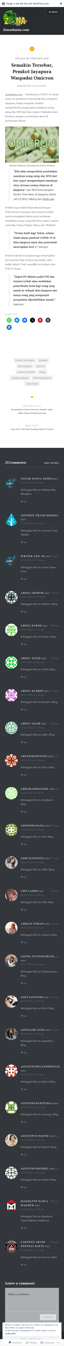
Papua (42, 371)
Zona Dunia (32, 383)
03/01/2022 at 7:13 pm (32, 629)
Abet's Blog (47, 767)
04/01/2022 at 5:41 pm (32, 760)
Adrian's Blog (49, 934)
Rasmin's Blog (49, 702)
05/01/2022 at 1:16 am (32, 792)
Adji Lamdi (29, 891)
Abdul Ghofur (32, 593)
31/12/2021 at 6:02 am (32, 523)
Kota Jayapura (25, 366)
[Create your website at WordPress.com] (32, 3)
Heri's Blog (47, 1008)
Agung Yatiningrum (37, 956)
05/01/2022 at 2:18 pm (32, 829)
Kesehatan (22, 58)
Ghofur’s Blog (49, 604)
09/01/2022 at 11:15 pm (33, 1107)
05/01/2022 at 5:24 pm (32, 862)
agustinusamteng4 (36, 1103)
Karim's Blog (48, 636)
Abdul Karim (31, 625)
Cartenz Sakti (49, 1257)
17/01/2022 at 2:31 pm (32, 1250)
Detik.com (48, 199)
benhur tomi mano (25, 360)
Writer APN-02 (33, 556)
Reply (56, 478)
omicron (40, 366)
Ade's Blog (47, 836)
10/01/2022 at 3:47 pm (32, 1139)
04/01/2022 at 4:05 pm (32, 662)
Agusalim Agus (33, 1029)
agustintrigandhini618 (40, 1066)
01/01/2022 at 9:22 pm (32, 560)
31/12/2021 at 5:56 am (32, 482)
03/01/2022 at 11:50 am (33, 596)
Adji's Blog (47, 902)
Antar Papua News (36, 478)
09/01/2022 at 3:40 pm (32, 1074)
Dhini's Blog (48, 1081)
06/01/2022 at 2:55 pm (32, 927)
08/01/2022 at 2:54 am (32, 1001)
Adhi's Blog (47, 869)
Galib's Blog (48, 734)
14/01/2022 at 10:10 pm (33, 1172)
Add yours (51, 462)
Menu (55, 12)
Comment (48, 1317)
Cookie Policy (10, 1333)
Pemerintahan (39, 58)
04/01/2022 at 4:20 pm (32, 694)
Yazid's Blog (48, 669)
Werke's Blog (48, 1179)
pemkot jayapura (20, 377)
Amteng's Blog (49, 1114)
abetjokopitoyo (34, 756)
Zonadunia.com (16, 29)
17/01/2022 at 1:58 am (32, 1209)
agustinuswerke (34, 1168)
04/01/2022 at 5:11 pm (32, 727)
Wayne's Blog (48, 1147)
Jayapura (43, 360)
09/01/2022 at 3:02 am (32, 1033)
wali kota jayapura (42, 377)
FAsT (29, 85)
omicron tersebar (26, 371)
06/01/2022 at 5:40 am (32, 894)
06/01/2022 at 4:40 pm (32, 964)
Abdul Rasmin (32, 691)
